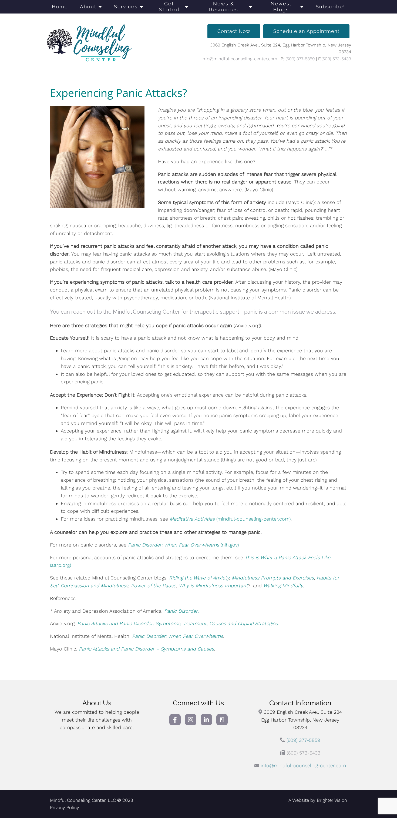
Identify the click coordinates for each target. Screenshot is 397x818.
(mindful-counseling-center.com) (230, 519)
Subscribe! (330, 6)
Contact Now (233, 31)
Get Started (169, 6)
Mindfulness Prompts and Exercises (273, 578)
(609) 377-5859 (300, 58)
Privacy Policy (64, 807)
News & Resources (223, 6)
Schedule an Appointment (306, 31)
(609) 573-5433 (336, 58)
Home (60, 6)
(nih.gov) (183, 545)
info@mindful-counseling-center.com (239, 58)
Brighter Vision (332, 800)
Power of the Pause (153, 585)
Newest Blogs (281, 6)
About (88, 6)
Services (126, 6)
